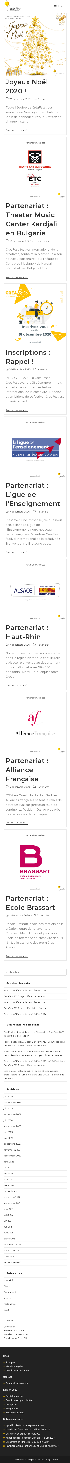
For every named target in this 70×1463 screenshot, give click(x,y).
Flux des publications (15, 1330)
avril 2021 (8, 1232)
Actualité (43, 99)
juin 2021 (8, 1220)
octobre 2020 (11, 1256)
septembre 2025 (12, 1102)
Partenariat (44, 241)
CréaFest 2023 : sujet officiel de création (25, 1045)
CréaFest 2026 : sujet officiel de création (25, 996)
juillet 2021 (9, 1215)
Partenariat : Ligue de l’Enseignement (33, 494)
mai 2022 (8, 1173)
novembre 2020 (12, 1250)
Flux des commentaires (16, 1334)
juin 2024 (8, 1120)
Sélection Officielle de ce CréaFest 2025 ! (25, 1002)
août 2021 (8, 1209)
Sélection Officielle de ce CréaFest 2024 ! (25, 1014)
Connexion (9, 1326)
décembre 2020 (12, 1244)
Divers (7, 1286)
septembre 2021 (12, 1203)
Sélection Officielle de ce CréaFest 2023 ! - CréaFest (31, 1061)
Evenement (10, 1292)
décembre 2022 (12, 1143)
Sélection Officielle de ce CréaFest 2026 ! (25, 990)
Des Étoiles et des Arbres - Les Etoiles (23, 1032)
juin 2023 (8, 1132)
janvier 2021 (9, 1238)
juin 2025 (8, 1108)
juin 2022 (8, 1167)
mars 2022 (9, 1185)
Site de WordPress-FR (15, 1338)
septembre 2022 (12, 1155)
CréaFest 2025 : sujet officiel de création (25, 1008)
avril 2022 (8, 1179)
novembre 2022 (12, 1150)
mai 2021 (8, 1226)
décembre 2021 (12, 1191)
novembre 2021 (12, 1197)
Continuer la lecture (17, 130)
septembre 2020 (12, 1262)
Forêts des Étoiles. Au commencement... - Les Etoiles (31, 1041)
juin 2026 (8, 1096)
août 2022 (9, 1161)
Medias (7, 1298)
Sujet (6, 1310)
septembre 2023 (12, 1126)
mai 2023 (8, 1138)
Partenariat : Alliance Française (27, 770)
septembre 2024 (12, 1114)
